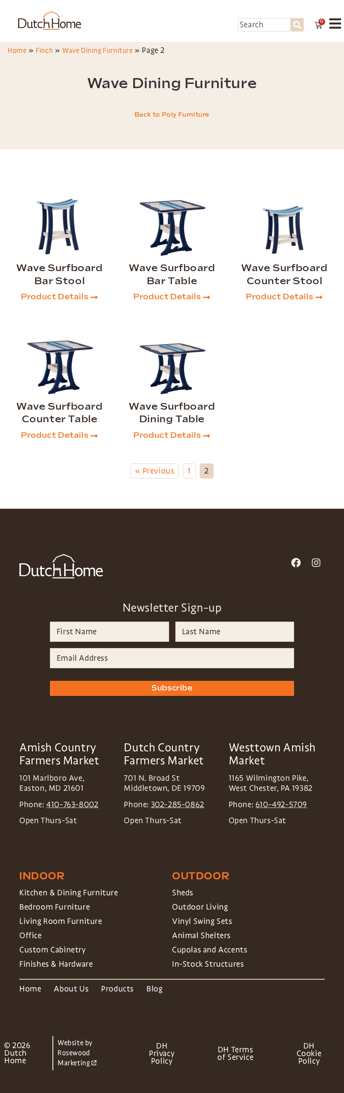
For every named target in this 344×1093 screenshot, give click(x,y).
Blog (154, 989)
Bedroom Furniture (54, 907)
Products (117, 989)
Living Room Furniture (60, 921)
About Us (71, 989)
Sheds (182, 893)
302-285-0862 (177, 805)
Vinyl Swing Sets (202, 921)
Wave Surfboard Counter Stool (284, 274)
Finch (44, 50)
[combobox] (264, 24)
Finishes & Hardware (56, 964)
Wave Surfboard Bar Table (172, 274)
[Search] (297, 24)
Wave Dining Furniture (97, 50)
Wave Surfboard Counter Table (59, 413)
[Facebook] (296, 562)
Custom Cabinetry (52, 950)
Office (30, 936)
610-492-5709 (281, 805)
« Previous (154, 471)
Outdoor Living (200, 907)
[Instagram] (316, 562)
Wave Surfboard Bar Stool (59, 274)
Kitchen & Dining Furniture (68, 893)
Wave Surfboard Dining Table (172, 413)
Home (17, 50)
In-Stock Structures (208, 964)
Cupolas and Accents (209, 950)
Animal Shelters (201, 936)
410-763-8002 (72, 805)
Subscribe (171, 688)
